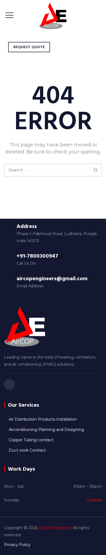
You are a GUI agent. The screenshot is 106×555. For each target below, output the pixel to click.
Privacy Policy (17, 544)
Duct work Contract (27, 450)
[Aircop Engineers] (53, 15)
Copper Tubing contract (31, 439)
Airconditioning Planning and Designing (46, 429)
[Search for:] (53, 170)
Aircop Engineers (55, 527)
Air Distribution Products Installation (43, 419)
